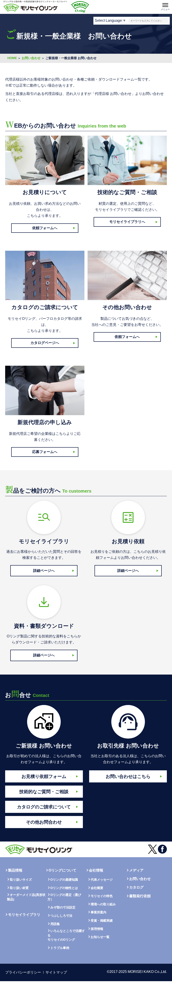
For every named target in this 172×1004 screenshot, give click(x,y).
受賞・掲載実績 (102, 920)
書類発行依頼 (140, 896)
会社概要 (97, 888)
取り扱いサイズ (21, 879)
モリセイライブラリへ (127, 222)
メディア (136, 870)
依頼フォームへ (44, 228)
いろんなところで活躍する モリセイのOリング (66, 935)
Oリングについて (62, 870)
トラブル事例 (59, 948)
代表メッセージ (102, 879)
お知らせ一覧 (100, 937)
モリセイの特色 (102, 896)
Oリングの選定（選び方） (64, 897)
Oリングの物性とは (64, 888)
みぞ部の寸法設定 (62, 907)
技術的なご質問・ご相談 (44, 791)
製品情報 (15, 870)
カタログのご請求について (44, 806)
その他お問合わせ (44, 822)
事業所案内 (98, 912)
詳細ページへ (44, 570)
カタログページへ (44, 343)
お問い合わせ (140, 879)
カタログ (136, 887)
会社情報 (96, 870)
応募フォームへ (44, 452)
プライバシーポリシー (23, 972)
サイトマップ (56, 972)
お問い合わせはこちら (128, 776)
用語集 (55, 924)
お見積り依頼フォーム (44, 776)
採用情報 (97, 929)
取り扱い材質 (19, 888)
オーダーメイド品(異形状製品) (26, 897)
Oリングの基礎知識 (64, 879)
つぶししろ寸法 (61, 915)
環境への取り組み (103, 904)
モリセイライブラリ (24, 914)
